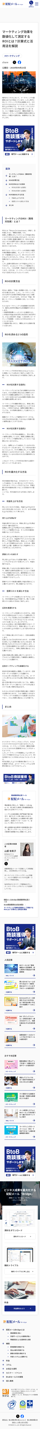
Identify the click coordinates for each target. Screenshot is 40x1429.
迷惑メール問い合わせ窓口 (20, 1422)
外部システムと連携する (18, 1356)
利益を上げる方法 (18, 198)
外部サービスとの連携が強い (20, 1336)
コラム (8, 1365)
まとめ (11, 205)
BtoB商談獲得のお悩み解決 (13, 904)
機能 (8, 1343)
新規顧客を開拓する (17, 1347)
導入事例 (9, 1381)
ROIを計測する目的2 (19, 191)
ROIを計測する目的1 (19, 187)
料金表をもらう (19, 1308)
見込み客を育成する (17, 1350)
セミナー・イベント (14, 1373)
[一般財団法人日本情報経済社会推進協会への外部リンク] (12, 1405)
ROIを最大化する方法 (16, 195)
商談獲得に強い (15, 1333)
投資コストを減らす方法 (20, 201)
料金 (8, 1360)
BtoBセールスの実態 (14, 1377)
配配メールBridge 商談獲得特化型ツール (17, 900)
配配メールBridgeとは (15, 1330)
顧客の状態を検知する (18, 1353)
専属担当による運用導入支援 (20, 1339)
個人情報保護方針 (32, 1420)
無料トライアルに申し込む (20, 1271)
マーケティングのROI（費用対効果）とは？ (20, 175)
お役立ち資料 (11, 1369)
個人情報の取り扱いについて (17, 1420)
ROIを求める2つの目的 (17, 184)
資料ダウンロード (19, 1236)
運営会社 (5, 1420)
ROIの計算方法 (14, 180)
